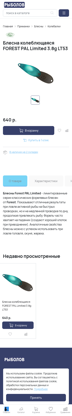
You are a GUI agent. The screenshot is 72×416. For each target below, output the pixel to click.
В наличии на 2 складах (23, 152)
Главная (8, 26)
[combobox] (30, 13)
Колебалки (54, 26)
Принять (36, 398)
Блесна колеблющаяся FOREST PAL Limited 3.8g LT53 (16, 305)
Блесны (38, 26)
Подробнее (41, 389)
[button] (64, 13)
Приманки (23, 26)
